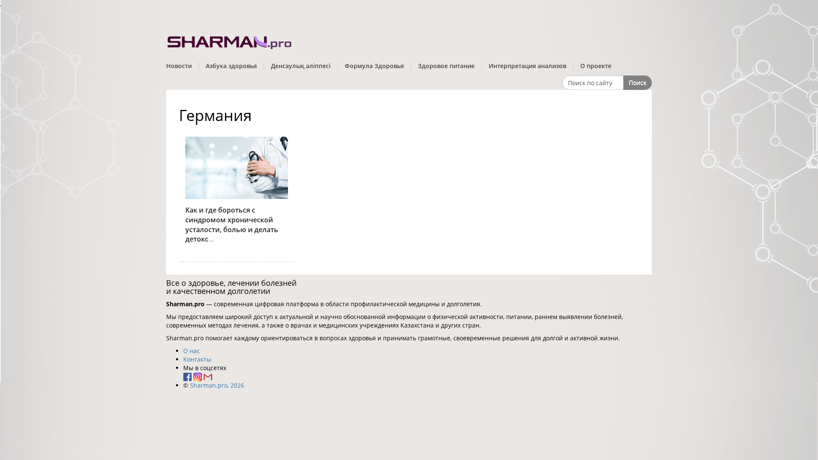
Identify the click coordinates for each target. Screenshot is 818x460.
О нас (191, 351)
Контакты (197, 359)
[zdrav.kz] (230, 41)
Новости (179, 66)
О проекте (595, 66)
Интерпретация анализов (527, 66)
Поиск (637, 82)
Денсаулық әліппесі (301, 66)
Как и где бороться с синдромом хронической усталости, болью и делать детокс (231, 224)
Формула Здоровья (374, 66)
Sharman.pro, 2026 (217, 385)
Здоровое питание (446, 66)
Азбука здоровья (231, 66)
